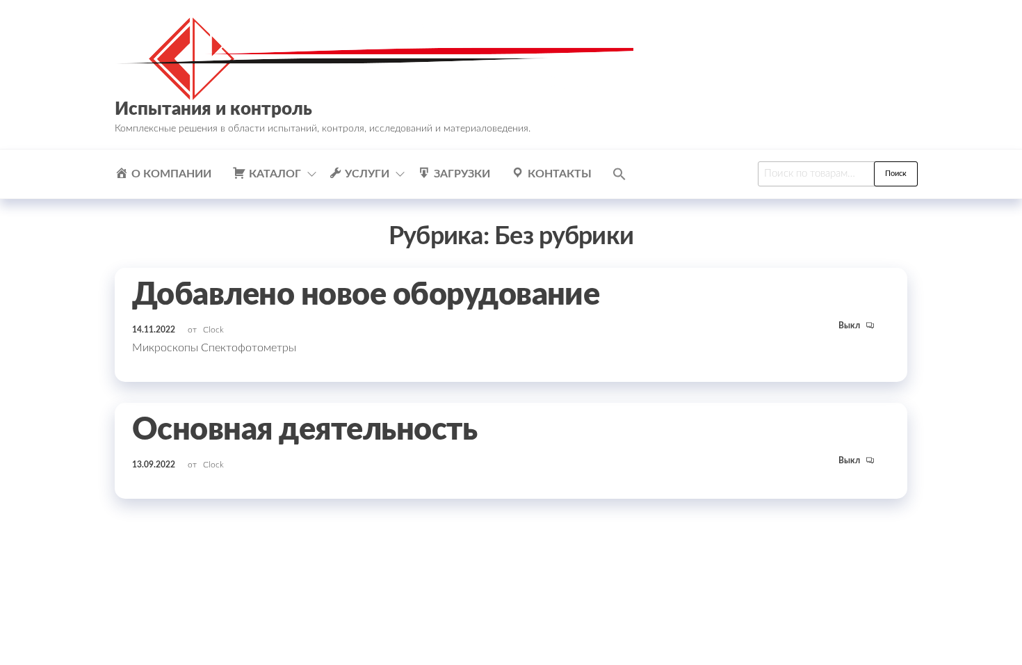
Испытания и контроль (213, 109)
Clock (213, 330)
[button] (619, 174)
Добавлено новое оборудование (365, 295)
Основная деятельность (304, 430)
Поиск (896, 173)
